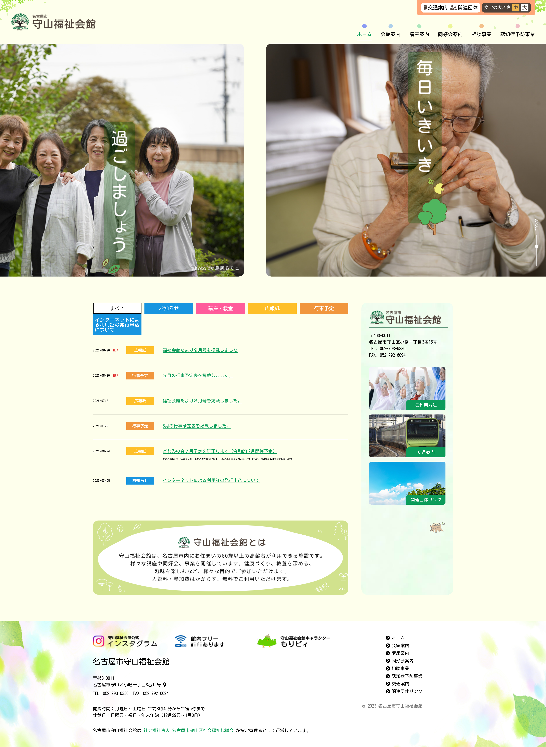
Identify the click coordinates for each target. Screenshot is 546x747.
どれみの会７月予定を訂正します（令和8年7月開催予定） (220, 451)
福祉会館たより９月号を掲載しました (200, 350)
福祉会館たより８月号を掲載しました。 (202, 401)
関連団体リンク (407, 691)
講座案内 (419, 34)
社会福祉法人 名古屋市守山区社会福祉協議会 (188, 730)
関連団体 (468, 7)
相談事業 (482, 34)
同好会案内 (450, 34)
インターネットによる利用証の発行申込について (211, 480)
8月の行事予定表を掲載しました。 (197, 426)
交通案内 (438, 7)
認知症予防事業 (517, 34)
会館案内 (391, 34)
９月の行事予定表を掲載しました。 (198, 375)
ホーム (364, 34)
